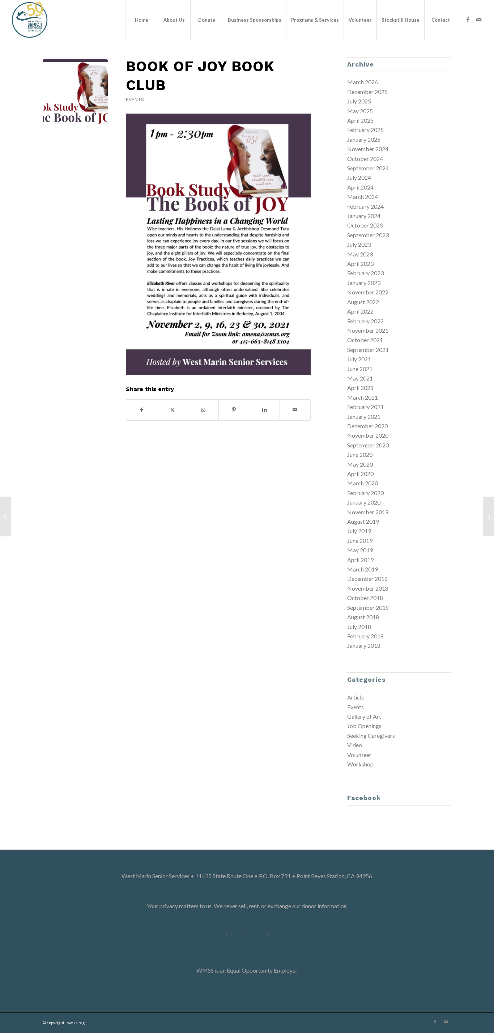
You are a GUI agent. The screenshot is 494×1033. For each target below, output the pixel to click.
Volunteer (359, 754)
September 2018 (368, 607)
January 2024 (363, 215)
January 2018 (363, 645)
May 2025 (360, 110)
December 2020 (367, 425)
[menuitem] (141, 20)
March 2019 (362, 569)
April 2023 (360, 263)
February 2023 (365, 272)
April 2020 (360, 473)
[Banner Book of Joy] (75, 91)
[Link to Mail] (478, 19)
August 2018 (363, 616)
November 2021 (367, 330)
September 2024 (368, 168)
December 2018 (367, 578)
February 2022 (365, 321)
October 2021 (365, 339)
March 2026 (362, 81)
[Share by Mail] (295, 410)
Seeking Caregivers (371, 735)
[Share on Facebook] (141, 410)
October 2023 (365, 225)
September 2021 (368, 349)
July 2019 (359, 530)
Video (354, 744)
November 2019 (367, 512)
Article (355, 697)
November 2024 (367, 148)
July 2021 (359, 359)
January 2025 (363, 139)
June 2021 (359, 368)
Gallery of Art (364, 716)
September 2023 (368, 234)
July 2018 (359, 626)
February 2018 (365, 636)
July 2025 (359, 101)
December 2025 (367, 91)
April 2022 (360, 311)
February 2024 (365, 206)
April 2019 (360, 559)
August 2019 (363, 521)
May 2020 (360, 464)
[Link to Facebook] (468, 19)
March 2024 (362, 196)
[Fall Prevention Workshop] (5, 516)
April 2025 (360, 120)
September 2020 (368, 445)
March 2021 (362, 397)
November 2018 (367, 588)
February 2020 (365, 492)
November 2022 (367, 292)
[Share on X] (172, 410)
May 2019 (360, 550)
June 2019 (359, 540)
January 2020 (363, 502)
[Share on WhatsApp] (203, 410)
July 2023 (359, 244)
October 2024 (365, 158)
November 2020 (367, 435)
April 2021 (360, 387)
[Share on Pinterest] (234, 410)
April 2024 (360, 187)
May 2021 (360, 378)
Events (135, 99)
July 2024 (359, 177)
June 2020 (359, 454)
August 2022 (363, 301)
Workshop (360, 764)
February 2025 (365, 129)
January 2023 (363, 282)
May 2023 (360, 254)
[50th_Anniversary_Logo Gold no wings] (30, 20)
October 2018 (365, 597)
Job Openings (364, 725)
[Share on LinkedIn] (264, 410)
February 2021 (365, 406)
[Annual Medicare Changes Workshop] (488, 516)
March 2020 (362, 483)
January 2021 (363, 416)
